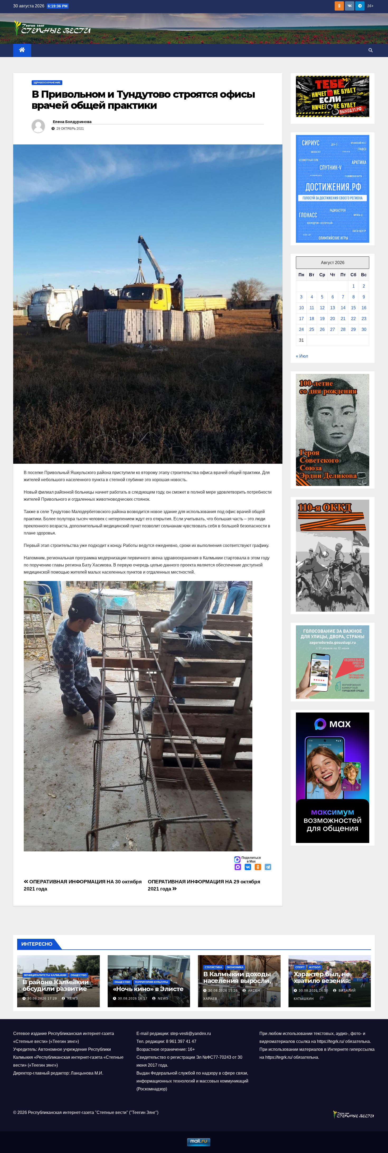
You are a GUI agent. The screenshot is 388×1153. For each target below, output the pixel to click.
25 (311, 329)
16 (364, 308)
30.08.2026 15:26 (223, 990)
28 (343, 329)
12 (322, 308)
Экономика (234, 967)
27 (332, 329)
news (72, 998)
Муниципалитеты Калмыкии (45, 975)
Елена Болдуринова (72, 121)
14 (343, 308)
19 (322, 318)
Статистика (213, 967)
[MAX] (238, 867)
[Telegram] (268, 867)
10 (301, 308)
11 (312, 308)
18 (311, 318)
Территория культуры (151, 982)
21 (343, 318)
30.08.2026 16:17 (133, 998)
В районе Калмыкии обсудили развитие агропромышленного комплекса (57, 992)
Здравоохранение (47, 82)
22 (353, 318)
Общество (79, 975)
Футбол (314, 967)
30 (364, 329)
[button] (370, 50)
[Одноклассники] (258, 867)
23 (364, 318)
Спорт (300, 967)
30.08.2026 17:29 (42, 998)
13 (332, 308)
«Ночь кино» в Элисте (148, 989)
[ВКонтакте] (248, 867)
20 (332, 318)
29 (353, 329)
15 (353, 308)
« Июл (302, 356)
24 (301, 329)
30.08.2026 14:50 (313, 990)
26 (322, 329)
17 (301, 318)
